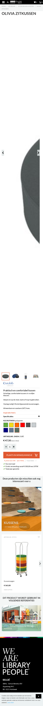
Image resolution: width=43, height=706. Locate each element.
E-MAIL (21, 461)
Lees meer (10, 702)
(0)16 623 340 (10, 461)
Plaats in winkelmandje (19, 455)
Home (4, 6)
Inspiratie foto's (9, 413)
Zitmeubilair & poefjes (26, 6)
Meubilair (11, 6)
